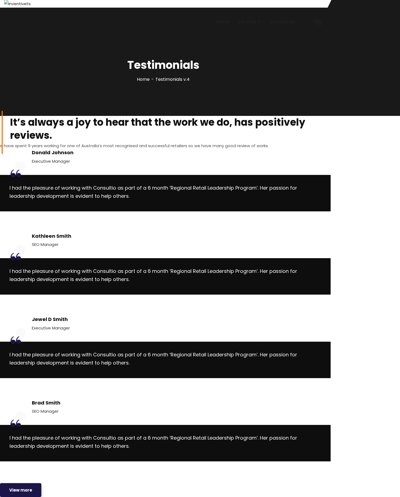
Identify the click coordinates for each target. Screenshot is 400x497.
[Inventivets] (17, 4)
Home (143, 79)
